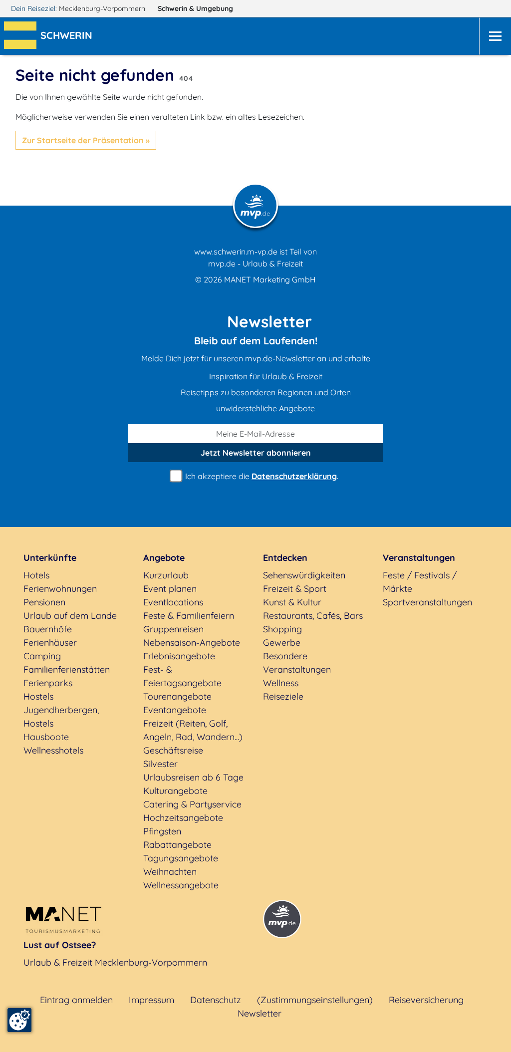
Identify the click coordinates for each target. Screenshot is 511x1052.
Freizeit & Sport (294, 588)
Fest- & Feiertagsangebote (182, 676)
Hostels (38, 696)
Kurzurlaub (166, 575)
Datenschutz (215, 1000)
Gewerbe (281, 642)
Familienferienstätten (66, 669)
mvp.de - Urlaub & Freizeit (255, 263)
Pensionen (44, 602)
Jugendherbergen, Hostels (61, 716)
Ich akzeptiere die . (260, 476)
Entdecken (285, 557)
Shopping (282, 629)
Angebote (164, 557)
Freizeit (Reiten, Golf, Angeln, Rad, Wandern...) (193, 730)
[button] (68, 36)
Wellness (280, 683)
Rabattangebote (177, 844)
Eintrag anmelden (76, 1000)
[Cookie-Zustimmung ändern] (19, 1020)
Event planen (170, 588)
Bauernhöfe (47, 629)
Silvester (160, 764)
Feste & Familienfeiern (188, 615)
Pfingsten (162, 831)
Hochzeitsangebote (183, 817)
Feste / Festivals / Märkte (420, 581)
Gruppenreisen (173, 629)
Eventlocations (173, 602)
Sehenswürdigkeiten (304, 575)
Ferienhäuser (50, 642)
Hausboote (46, 737)
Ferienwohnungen (60, 588)
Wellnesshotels (53, 750)
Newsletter (259, 1013)
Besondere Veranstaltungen (297, 662)
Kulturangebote (175, 790)
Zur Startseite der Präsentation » (86, 140)
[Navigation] (495, 36)
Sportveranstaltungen (427, 602)
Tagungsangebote (180, 858)
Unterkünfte (49, 557)
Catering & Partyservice (192, 804)
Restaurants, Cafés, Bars (313, 615)
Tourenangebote (177, 696)
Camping (42, 656)
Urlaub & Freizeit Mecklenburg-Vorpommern (115, 962)
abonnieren (256, 453)
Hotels (36, 575)
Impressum (151, 1000)
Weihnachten (170, 871)
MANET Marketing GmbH (270, 279)
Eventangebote (174, 710)
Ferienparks (47, 683)
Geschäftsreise (173, 750)
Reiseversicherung (426, 1000)
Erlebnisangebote (179, 656)
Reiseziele (283, 696)
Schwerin (195, 8)
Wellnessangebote (181, 885)
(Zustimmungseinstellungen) (315, 1000)
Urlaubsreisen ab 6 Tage (193, 777)
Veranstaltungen (419, 557)
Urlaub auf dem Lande (70, 615)
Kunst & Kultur (292, 602)
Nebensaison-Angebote (191, 642)
